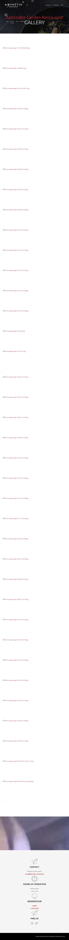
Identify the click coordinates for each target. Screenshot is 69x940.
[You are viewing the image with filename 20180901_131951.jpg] (36, 426)
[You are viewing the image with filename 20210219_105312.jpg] (36, 239)
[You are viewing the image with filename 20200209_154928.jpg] (36, 548)
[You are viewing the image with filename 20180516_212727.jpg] (36, 386)
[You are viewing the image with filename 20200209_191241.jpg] (36, 199)
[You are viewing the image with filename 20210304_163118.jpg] (36, 649)
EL (6, 15)
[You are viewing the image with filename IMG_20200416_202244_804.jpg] (36, 790)
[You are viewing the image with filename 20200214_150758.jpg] (36, 568)
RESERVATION (23, 21)
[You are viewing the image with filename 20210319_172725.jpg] (36, 279)
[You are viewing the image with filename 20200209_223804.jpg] (36, 219)
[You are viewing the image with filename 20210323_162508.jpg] (36, 300)
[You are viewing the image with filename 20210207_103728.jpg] (36, 629)
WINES (7, 21)
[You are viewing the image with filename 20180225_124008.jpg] (36, 118)
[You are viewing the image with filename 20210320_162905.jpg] (36, 689)
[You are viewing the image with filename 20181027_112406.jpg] (36, 487)
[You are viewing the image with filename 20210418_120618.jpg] (36, 320)
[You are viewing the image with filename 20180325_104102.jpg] (36, 138)
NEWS (17, 21)
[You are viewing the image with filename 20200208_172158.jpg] (36, 178)
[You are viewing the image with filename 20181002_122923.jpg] (36, 467)
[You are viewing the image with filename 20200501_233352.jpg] (36, 608)
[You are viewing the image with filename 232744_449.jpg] (36, 340)
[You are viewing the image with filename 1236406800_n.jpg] (36, 77)
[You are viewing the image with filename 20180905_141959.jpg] (36, 447)
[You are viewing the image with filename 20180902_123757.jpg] (36, 158)
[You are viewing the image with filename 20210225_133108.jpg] (36, 259)
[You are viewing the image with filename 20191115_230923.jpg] (36, 528)
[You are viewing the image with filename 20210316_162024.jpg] (36, 669)
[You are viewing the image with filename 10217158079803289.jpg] (36, 57)
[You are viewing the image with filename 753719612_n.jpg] (36, 360)
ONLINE (34, 905)
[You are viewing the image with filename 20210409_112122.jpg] (36, 750)
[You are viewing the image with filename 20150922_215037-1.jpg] (36, 97)
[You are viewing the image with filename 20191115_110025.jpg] (36, 507)
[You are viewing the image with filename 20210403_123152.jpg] (36, 710)
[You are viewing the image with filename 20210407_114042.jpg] (36, 730)
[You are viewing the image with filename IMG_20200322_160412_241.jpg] (36, 770)
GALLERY (12, 21)
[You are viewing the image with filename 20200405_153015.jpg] (36, 588)
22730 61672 (35, 908)
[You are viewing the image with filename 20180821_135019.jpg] (36, 406)
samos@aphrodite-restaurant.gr (34, 874)
